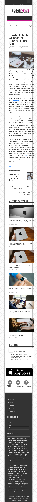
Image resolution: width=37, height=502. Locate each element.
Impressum (11, 408)
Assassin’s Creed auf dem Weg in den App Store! (21, 187)
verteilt (25, 155)
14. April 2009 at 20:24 (19, 351)
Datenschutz (12, 411)
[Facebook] (18, 4)
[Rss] (14, 4)
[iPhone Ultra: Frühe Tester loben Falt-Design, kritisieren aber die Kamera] (21, 302)
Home (12, 24)
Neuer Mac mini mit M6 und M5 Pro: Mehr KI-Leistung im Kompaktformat (21, 243)
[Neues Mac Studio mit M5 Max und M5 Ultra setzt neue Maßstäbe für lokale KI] (21, 211)
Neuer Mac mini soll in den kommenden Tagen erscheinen (20, 266)
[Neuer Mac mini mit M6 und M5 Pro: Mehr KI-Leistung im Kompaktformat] (21, 234)
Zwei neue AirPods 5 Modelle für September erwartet (21, 289)
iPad (9, 425)
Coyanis (19, 46)
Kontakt (10, 402)
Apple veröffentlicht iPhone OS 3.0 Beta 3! (21, 193)
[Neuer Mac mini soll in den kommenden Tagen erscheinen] (21, 256)
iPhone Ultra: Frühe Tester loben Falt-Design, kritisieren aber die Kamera (19, 312)
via (10, 166)
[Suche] (28, 1)
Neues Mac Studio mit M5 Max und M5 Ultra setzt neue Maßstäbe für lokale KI (21, 221)
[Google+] (16, 4)
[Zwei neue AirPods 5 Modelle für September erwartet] (21, 279)
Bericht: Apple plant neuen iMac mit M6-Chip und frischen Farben (20, 334)
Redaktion (11, 405)
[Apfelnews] (19, 10)
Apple (10, 49)
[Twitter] (20, 4)
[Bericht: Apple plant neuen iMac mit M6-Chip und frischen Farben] (21, 325)
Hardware (18, 24)
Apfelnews (11, 399)
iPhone (10, 428)
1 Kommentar (25, 47)
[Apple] (23, 4)
